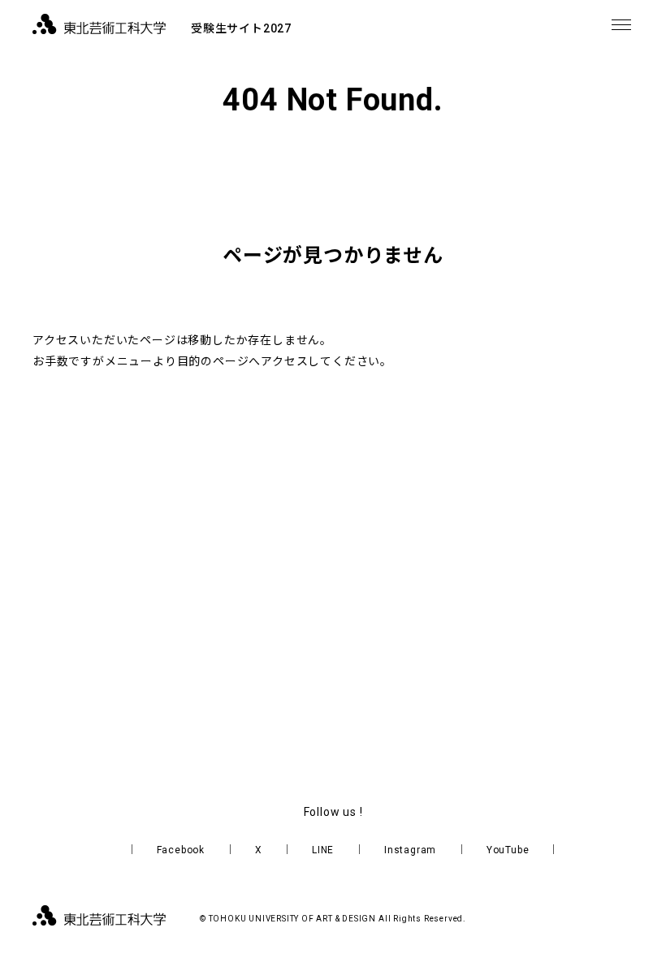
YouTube (508, 850)
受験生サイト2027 (241, 28)
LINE (323, 850)
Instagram (410, 850)
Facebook (181, 850)
